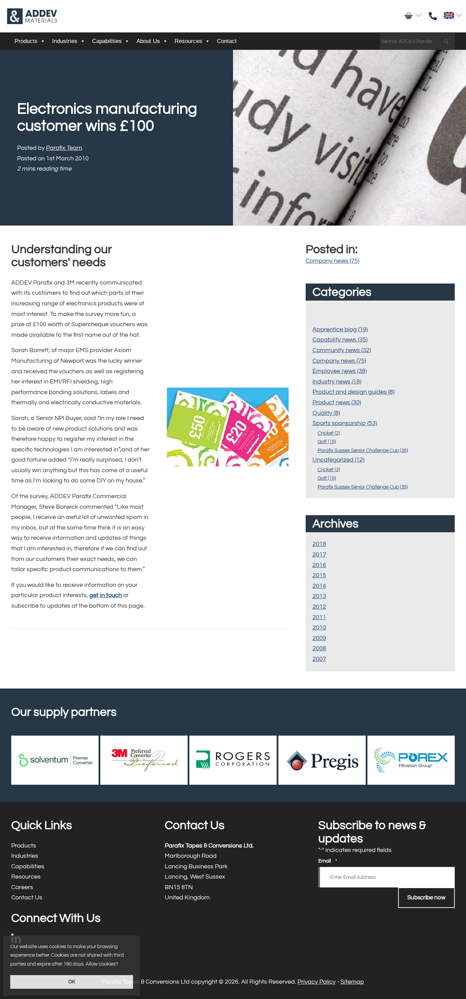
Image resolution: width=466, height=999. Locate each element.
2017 (319, 554)
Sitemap (352, 982)
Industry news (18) (336, 381)
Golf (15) (327, 441)
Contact (227, 41)
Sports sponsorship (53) (344, 423)
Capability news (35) (339, 339)
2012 (319, 607)
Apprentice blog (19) (340, 329)
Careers (79, 887)
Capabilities (107, 41)
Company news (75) (332, 261)
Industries (64, 41)
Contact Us (79, 898)
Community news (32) (341, 350)
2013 (319, 596)
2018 (319, 544)
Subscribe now (426, 898)
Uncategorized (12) (338, 460)
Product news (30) (336, 402)
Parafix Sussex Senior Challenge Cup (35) (363, 450)
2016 (319, 565)
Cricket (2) (329, 433)
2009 (319, 638)
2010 (319, 627)
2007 (319, 659)
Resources (188, 41)
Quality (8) (326, 413)
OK (71, 981)
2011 (319, 617)
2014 (319, 586)
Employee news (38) (339, 371)
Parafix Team (64, 148)
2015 (319, 575)
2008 (319, 648)
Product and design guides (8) (353, 392)
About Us (148, 41)
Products (26, 41)
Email (327, 861)
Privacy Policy (316, 982)
